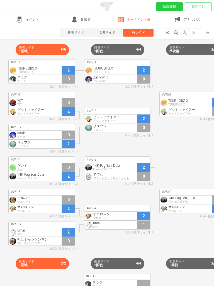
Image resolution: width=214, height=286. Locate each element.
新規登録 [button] (169, 6)
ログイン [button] (198, 6)
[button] (27, 19)
